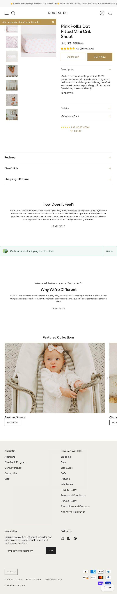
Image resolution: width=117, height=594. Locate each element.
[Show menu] (7, 13)
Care (63, 462)
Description (67, 69)
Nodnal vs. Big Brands (73, 511)
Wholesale (67, 484)
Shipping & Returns (17, 179)
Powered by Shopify (15, 585)
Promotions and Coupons (75, 506)
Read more (67, 93)
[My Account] (102, 13)
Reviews (10, 157)
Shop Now (12, 422)
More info (109, 251)
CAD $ (10, 572)
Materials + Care (70, 116)
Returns (65, 478)
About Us (10, 456)
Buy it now (100, 56)
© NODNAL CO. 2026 (14, 580)
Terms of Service (53, 580)
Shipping (66, 456)
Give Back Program (15, 462)
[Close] (53, 22)
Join (51, 551)
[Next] (107, 378)
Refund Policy (68, 500)
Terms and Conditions (73, 495)
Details (65, 108)
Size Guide (11, 168)
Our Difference (13, 467)
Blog (7, 478)
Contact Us (11, 473)
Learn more (58, 226)
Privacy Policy (68, 489)
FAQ (63, 473)
